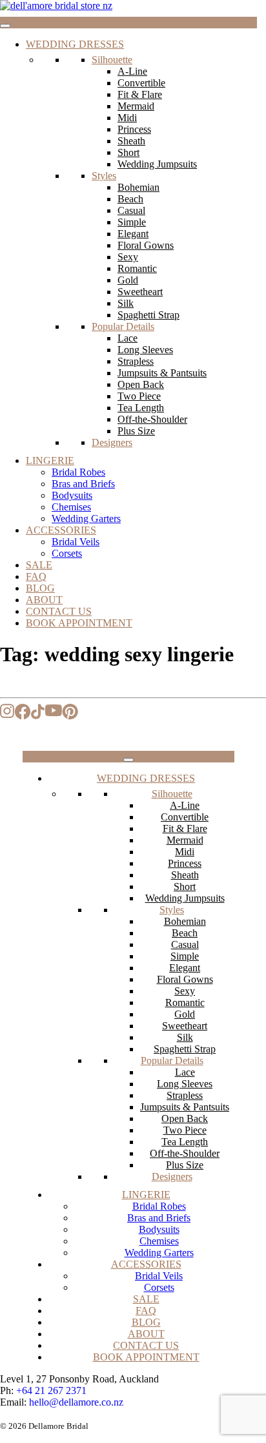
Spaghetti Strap (148, 314)
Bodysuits (72, 495)
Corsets (67, 553)
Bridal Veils (75, 541)
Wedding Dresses (75, 44)
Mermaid (136, 106)
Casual (131, 210)
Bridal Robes (78, 472)
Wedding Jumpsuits (157, 164)
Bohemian (138, 187)
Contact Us (59, 611)
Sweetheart (140, 291)
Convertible (141, 82)
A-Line (132, 71)
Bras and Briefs (83, 483)
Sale (39, 564)
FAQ (36, 576)
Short (128, 152)
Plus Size (136, 430)
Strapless (136, 361)
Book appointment (79, 622)
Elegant (133, 233)
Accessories (61, 530)
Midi (127, 117)
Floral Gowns (146, 245)
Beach (130, 198)
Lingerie (50, 460)
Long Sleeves (145, 349)
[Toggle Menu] (5, 26)
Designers (112, 442)
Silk (126, 303)
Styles (104, 175)
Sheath (131, 140)
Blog (40, 588)
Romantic (137, 268)
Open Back (141, 384)
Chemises (71, 506)
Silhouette (112, 59)
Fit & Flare (140, 94)
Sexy (128, 256)
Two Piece (139, 396)
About (44, 599)
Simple (132, 222)
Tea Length (141, 407)
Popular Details (123, 326)
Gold (128, 280)
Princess (134, 129)
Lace (128, 338)
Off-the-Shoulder (152, 419)
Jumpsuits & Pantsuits (162, 372)
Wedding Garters (86, 518)
